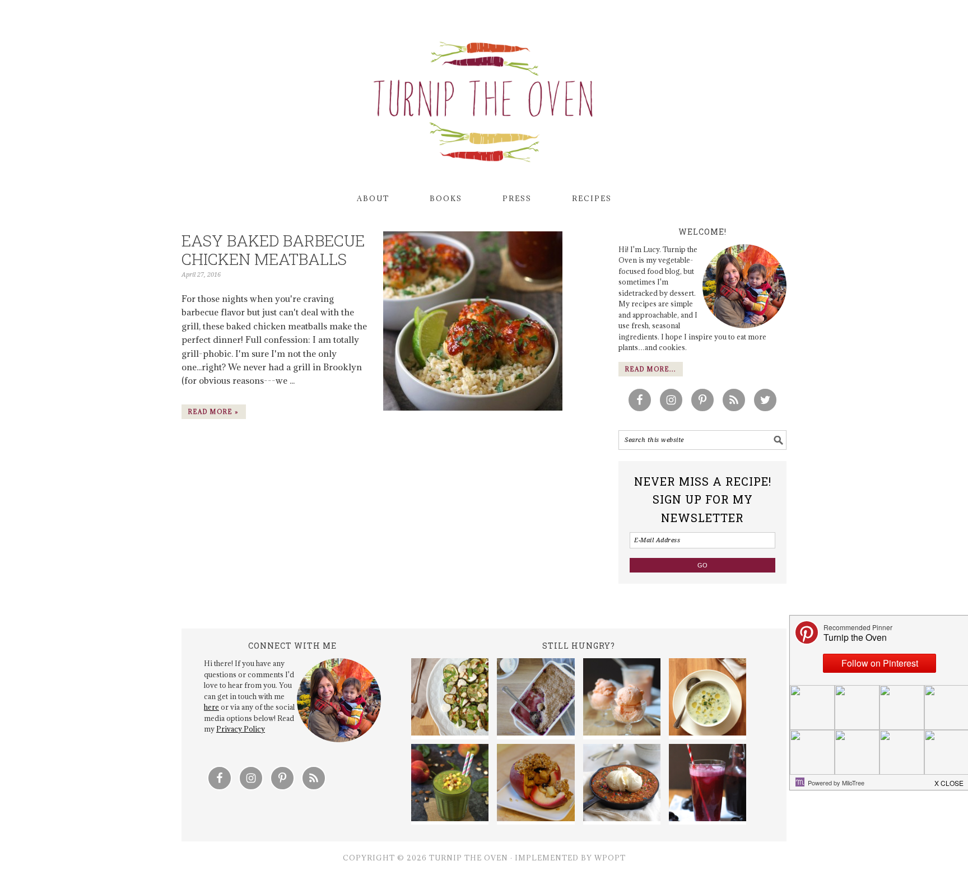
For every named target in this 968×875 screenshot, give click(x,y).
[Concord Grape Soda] (707, 784)
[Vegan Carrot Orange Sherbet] (621, 698)
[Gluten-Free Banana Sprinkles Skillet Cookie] (621, 784)
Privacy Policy (240, 728)
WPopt (610, 857)
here (211, 706)
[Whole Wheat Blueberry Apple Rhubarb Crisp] (535, 698)
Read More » (213, 412)
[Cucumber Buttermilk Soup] (707, 698)
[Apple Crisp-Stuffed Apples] (535, 784)
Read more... (650, 369)
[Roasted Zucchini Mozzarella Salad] (449, 698)
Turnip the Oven (484, 98)
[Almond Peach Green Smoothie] (449, 784)
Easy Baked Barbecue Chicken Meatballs (273, 250)
